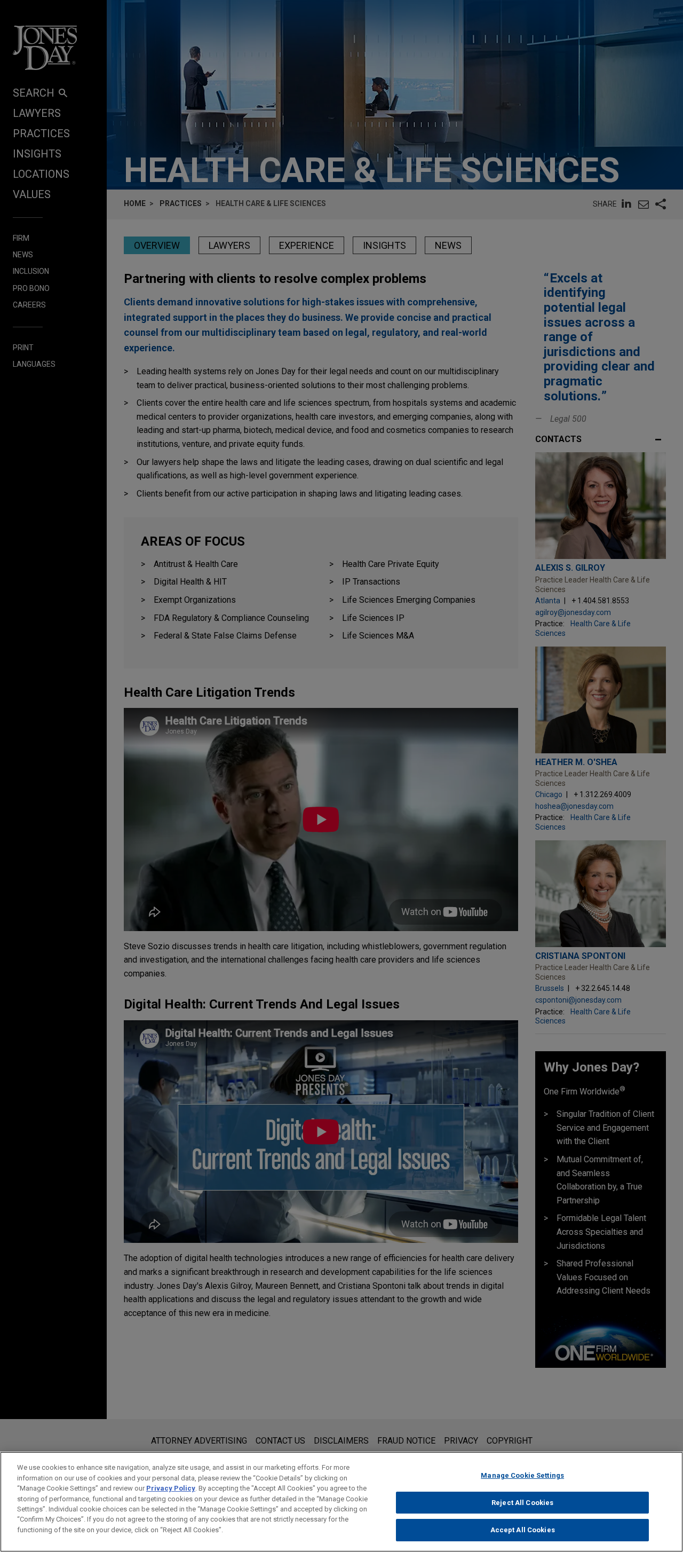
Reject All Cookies (522, 1503)
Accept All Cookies (522, 1530)
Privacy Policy (170, 1488)
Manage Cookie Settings (522, 1475)
